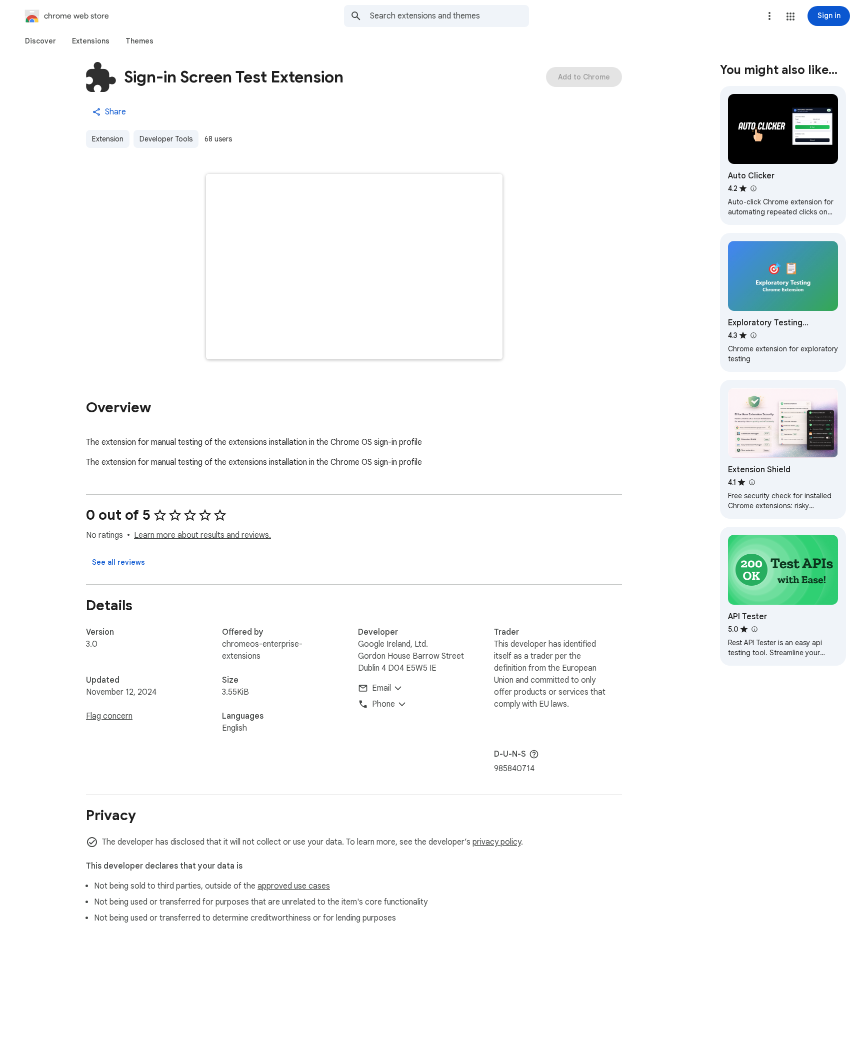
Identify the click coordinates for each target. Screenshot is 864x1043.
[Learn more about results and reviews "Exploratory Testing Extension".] (753, 335)
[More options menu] (770, 16)
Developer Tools (166, 138)
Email (381, 688)
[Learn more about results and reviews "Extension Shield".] (752, 482)
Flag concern (109, 716)
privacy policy (496, 842)
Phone (383, 704)
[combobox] (449, 16)
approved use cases (294, 886)
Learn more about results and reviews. (202, 535)
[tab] (40, 41)
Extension (108, 138)
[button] (790, 16)
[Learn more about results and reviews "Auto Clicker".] (753, 188)
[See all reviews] (118, 562)
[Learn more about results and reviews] (534, 754)
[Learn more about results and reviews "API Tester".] (754, 629)
